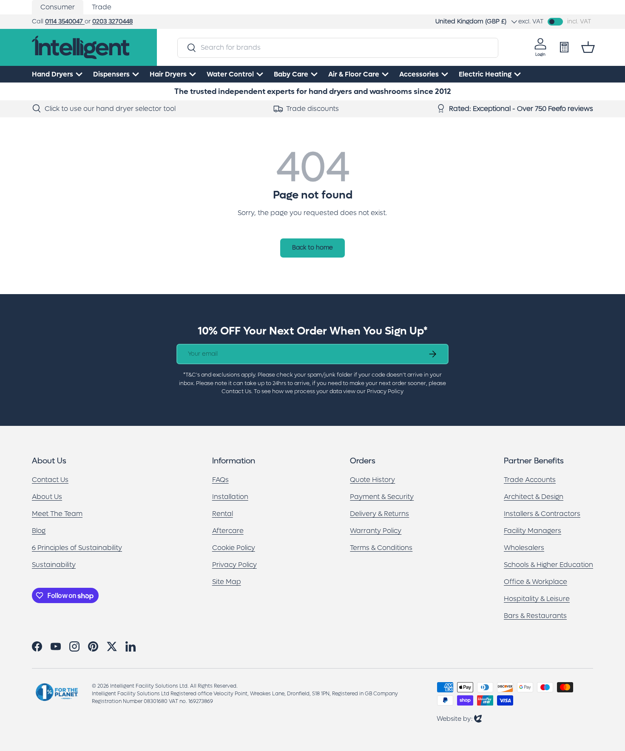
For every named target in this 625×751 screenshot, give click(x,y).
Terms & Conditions (381, 547)
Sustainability (54, 564)
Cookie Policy (233, 547)
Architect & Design (533, 496)
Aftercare (228, 530)
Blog (38, 530)
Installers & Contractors (542, 513)
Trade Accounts (530, 479)
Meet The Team (57, 513)
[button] (588, 47)
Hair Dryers (168, 74)
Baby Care (291, 74)
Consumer (57, 7)
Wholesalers (524, 547)
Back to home (312, 248)
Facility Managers (532, 530)
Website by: (459, 718)
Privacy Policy (234, 564)
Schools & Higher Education (548, 564)
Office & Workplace (535, 581)
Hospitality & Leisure (537, 598)
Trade (101, 7)
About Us (47, 496)
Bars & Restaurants (535, 615)
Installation (230, 496)
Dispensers (111, 74)
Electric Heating (485, 74)
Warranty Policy (375, 530)
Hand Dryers (52, 74)
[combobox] (337, 47)
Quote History (372, 479)
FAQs (220, 479)
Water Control (230, 74)
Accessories (419, 74)
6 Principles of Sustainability (77, 547)
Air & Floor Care (353, 74)
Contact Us (50, 479)
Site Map (226, 581)
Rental (222, 513)
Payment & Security (382, 496)
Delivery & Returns (379, 513)
